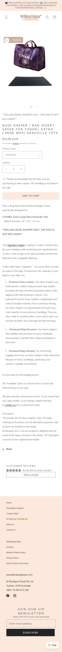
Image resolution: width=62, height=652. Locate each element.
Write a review (31, 474)
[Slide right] (37, 106)
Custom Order (12, 514)
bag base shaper (16, 245)
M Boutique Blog (13, 542)
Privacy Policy (12, 558)
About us (10, 524)
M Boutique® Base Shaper (26, 650)
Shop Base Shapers (15, 508)
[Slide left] (24, 106)
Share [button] (9, 449)
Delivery (10, 547)
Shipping (16, 143)
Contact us (11, 530)
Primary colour (9, 148)
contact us (10, 405)
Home (9, 503)
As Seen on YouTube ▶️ (17, 519)
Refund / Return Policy (16, 552)
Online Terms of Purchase (17, 563)
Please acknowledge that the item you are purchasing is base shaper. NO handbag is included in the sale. (30, 183)
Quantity (6, 163)
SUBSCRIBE (30, 632)
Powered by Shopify (44, 650)
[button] (6, 17)
